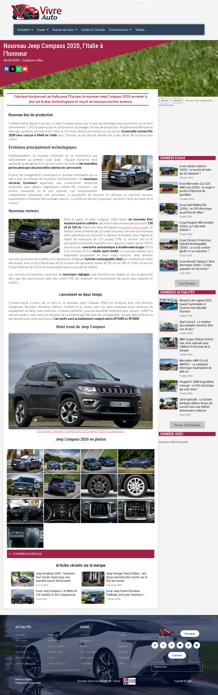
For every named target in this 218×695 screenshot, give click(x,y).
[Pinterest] (196, 645)
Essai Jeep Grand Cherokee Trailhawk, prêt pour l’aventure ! (125, 592)
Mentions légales (23, 679)
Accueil (164, 100)
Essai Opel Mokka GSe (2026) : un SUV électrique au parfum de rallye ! (196, 208)
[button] (25, 29)
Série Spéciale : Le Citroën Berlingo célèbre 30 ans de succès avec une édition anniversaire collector (196, 405)
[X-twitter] (163, 645)
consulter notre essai (133, 227)
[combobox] (177, 667)
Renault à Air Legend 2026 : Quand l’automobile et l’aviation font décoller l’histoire (196, 306)
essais (84, 627)
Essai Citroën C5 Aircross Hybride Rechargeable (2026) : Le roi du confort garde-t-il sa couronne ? (195, 245)
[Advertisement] (140, 14)
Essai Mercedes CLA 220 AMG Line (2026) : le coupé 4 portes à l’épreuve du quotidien (197, 189)
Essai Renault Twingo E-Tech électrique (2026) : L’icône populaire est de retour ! (197, 265)
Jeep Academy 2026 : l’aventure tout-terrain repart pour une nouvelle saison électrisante (55, 577)
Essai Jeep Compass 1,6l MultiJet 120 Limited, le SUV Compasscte (80, 431)
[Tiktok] (188, 645)
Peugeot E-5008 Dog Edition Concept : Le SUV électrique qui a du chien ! (197, 385)
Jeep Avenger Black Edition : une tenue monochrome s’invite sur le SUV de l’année (126, 577)
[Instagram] (171, 645)
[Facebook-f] (155, 645)
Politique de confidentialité (28, 683)
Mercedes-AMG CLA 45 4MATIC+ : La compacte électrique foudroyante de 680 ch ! (196, 366)
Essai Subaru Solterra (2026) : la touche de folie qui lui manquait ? (195, 169)
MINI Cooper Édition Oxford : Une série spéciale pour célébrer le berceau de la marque (197, 344)
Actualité (177, 100)
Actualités (23, 627)
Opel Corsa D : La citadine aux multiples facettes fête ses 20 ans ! (196, 325)
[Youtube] (180, 645)
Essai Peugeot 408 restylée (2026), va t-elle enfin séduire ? (196, 226)
